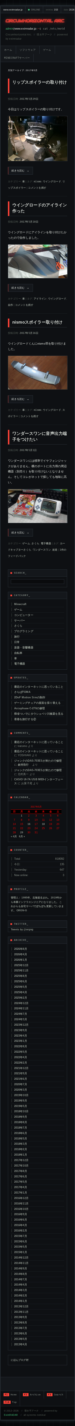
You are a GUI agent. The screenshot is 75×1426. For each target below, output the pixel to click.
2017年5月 (20, 1181)
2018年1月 (20, 1154)
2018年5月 (20, 1138)
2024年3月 (20, 1019)
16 (29, 824)
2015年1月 (20, 1252)
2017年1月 (20, 1192)
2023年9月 (20, 1030)
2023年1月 (20, 1040)
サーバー (19, 620)
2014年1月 (20, 1301)
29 (21, 832)
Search (55, 1394)
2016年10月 (21, 1209)
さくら (35, 543)
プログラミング (23, 631)
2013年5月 (20, 1338)
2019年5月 (20, 1106)
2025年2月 (20, 997)
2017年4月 (20, 1187)
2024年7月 (20, 1013)
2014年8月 (20, 1274)
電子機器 (46, 543)
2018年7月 (20, 1127)
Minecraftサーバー (17, 57)
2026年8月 (20, 948)
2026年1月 (20, 959)
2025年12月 (21, 965)
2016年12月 (21, 1198)
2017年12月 (21, 1160)
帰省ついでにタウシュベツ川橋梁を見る (38, 713)
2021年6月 (20, 1078)
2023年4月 (20, 1035)
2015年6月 (20, 1241)
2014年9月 (20, 1268)
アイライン (40, 298)
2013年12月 (21, 1306)
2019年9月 (20, 1100)
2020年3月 (20, 1089)
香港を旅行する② (25, 719)
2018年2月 (20, 1149)
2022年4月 (20, 1057)
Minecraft (20, 604)
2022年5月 (20, 1051)
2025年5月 (20, 986)
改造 (55, 549)
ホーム (8, 49)
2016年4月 (20, 1225)
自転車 (18, 653)
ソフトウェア (28, 49)
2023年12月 (21, 1024)
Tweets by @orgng (22, 929)
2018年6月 (20, 1133)
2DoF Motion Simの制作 (29, 697)
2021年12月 (21, 1068)
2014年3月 (20, 1290)
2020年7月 (20, 1084)
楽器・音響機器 (23, 647)
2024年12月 (21, 1003)
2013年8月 (20, 1322)
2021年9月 (20, 1073)
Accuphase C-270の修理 (29, 708)
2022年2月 (20, 1062)
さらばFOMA (22, 692)
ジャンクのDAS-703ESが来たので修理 (38, 760)
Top (11, 1402)
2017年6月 (20, 1176)
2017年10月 (21, 1165)
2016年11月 (21, 1203)
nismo (37, 181)
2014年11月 (21, 1263)
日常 (17, 642)
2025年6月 (20, 981)
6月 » (22, 836)
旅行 (17, 636)
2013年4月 (20, 1344)
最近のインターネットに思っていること (38, 686)
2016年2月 (20, 1230)
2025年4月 (20, 992)
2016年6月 (20, 1219)
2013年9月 (20, 1317)
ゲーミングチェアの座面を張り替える (37, 702)
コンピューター (23, 615)
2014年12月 (21, 1257)
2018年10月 (21, 1111)
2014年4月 (20, 1284)
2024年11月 (21, 1008)
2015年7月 (20, 1236)
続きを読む (20, 170)
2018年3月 (20, 1143)
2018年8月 (20, 1122)
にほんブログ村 (20, 1360)
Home (11, 1394)
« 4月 (14, 836)
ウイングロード (52, 181)
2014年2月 (20, 1295)
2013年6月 (20, 1333)
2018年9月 (20, 1116)
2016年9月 (20, 1214)
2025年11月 (21, 970)
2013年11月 (21, 1311)
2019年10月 (21, 1095)
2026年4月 (20, 954)
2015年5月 (20, 1246)
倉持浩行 (24, 764)
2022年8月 (20, 1046)
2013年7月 (20, 1328)
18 (43, 824)
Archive (32, 1394)
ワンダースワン (42, 549)
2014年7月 (20, 1279)
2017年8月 (20, 1171)
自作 (10, 304)
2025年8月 (20, 975)
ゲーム (47, 49)
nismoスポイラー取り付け (37, 322)
